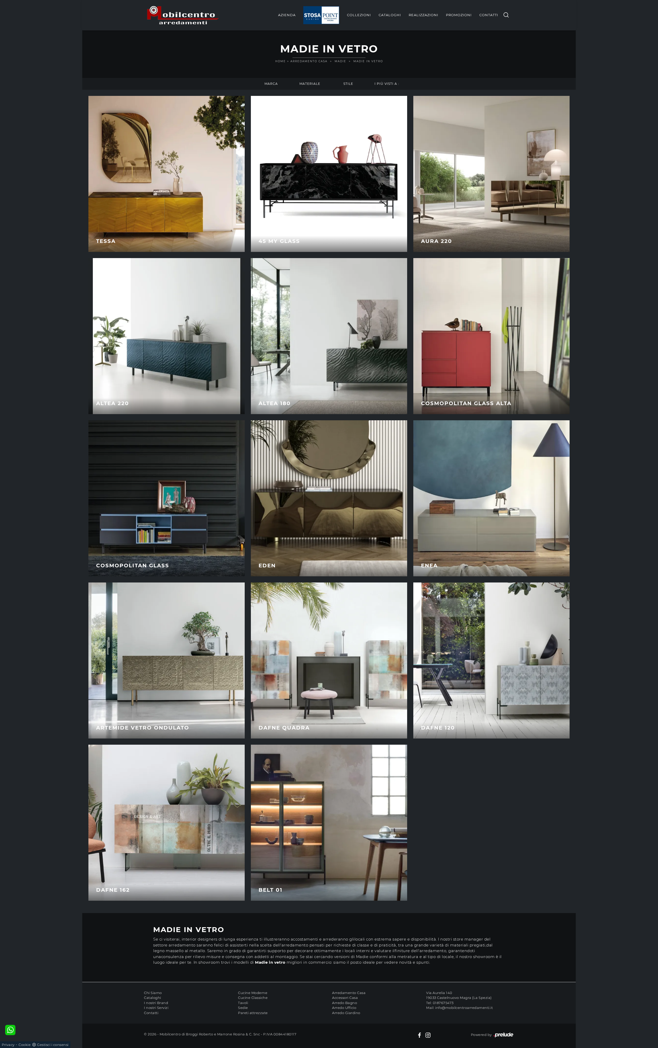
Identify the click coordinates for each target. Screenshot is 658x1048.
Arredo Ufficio (344, 1008)
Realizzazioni (423, 15)
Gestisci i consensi (53, 1045)
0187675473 (443, 1003)
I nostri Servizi (156, 1008)
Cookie (25, 1045)
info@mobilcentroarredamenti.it (464, 1008)
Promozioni (459, 15)
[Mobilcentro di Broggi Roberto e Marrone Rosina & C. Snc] (183, 15)
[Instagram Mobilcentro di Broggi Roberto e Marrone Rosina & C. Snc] (428, 1035)
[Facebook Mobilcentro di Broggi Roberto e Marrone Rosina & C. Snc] (419, 1035)
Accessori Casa (345, 998)
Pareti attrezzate (253, 1013)
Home (280, 61)
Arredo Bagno (344, 1003)
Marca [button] (271, 84)
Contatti (488, 15)
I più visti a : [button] (386, 84)
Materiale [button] (309, 84)
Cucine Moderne (252, 993)
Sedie (243, 1008)
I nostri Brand (156, 1003)
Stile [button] (348, 84)
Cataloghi (390, 15)
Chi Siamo (153, 993)
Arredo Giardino (346, 1013)
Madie (340, 61)
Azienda (287, 15)
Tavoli (243, 1003)
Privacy (8, 1045)
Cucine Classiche (253, 998)
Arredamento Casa (308, 61)
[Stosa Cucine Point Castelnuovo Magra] (321, 15)
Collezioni (359, 15)
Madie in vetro (368, 61)
